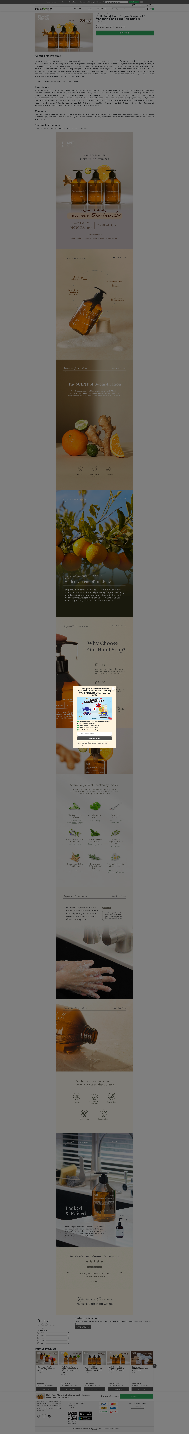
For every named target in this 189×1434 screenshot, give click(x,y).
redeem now (94, 738)
